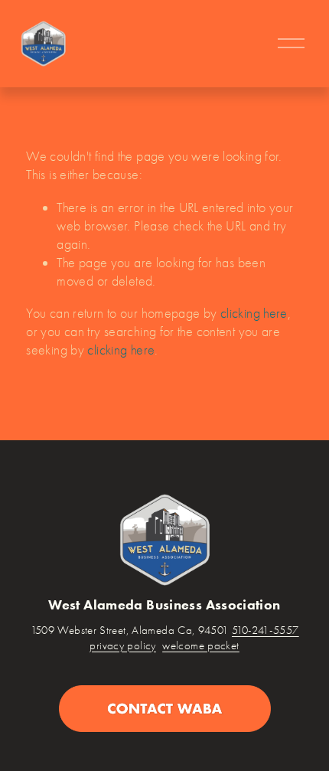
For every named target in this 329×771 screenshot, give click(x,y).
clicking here (254, 313)
